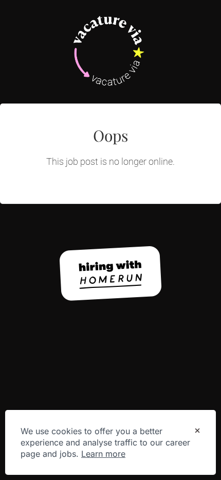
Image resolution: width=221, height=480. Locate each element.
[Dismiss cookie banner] (197, 431)
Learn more (103, 454)
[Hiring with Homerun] (110, 273)
